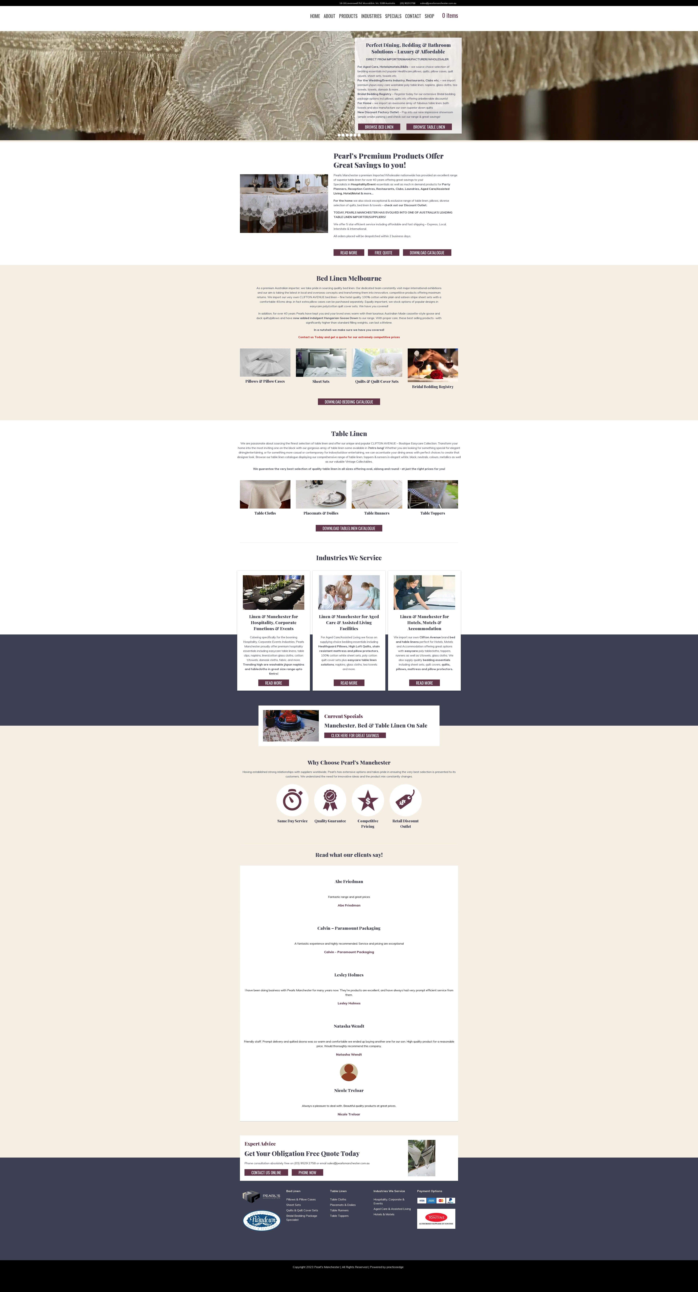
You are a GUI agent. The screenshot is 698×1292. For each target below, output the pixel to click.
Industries (371, 16)
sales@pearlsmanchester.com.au (438, 3)
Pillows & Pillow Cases (265, 381)
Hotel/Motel (351, 193)
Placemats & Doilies (321, 513)
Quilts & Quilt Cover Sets (377, 381)
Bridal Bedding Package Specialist (301, 1218)
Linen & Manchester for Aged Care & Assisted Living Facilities (349, 622)
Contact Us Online (266, 1172)
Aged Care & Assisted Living (392, 1209)
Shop (429, 16)
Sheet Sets (321, 381)
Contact (413, 16)
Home (315, 16)
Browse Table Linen (429, 127)
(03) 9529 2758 (407, 3)
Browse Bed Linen (379, 127)
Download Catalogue (427, 252)
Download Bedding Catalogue (349, 402)
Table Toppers (432, 513)
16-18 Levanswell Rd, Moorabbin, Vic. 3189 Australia (367, 3)
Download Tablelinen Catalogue (349, 528)
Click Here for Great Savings (355, 735)
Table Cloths (265, 513)
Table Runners (377, 513)
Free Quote (383, 252)
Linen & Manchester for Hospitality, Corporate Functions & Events (273, 622)
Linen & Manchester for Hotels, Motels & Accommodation (424, 622)
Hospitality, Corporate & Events (389, 1201)
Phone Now (307, 1172)
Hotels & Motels (384, 1214)
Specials (393, 16)
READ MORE (348, 252)
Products (348, 16)
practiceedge (395, 1267)
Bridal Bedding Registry (433, 386)
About (329, 16)
